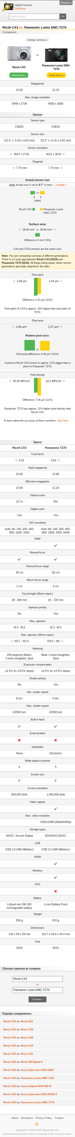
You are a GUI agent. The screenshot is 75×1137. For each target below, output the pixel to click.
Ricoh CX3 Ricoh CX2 (18, 1053)
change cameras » (37, 39)
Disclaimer (27, 1117)
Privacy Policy (44, 1117)
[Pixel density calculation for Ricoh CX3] (10, 381)
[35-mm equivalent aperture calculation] (12, 641)
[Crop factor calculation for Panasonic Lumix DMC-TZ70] (59, 460)
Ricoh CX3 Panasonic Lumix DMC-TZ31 (28, 1078)
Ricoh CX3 (18, 67)
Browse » (66, 2)
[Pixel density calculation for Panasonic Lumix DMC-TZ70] (64, 381)
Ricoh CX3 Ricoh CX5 (18, 1029)
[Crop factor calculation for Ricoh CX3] (16, 460)
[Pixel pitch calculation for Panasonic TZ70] (61, 281)
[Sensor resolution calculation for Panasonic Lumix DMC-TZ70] (63, 154)
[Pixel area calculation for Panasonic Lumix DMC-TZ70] (61, 326)
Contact (59, 1117)
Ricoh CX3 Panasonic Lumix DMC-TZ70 (28, 1102)
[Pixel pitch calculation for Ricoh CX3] (14, 281)
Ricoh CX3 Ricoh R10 (18, 1021)
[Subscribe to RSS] (36, 1124)
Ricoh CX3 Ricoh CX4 (18, 1045)
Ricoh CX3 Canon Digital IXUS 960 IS (27, 1086)
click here (62, 420)
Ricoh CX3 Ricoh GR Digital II (23, 1061)
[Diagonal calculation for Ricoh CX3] (14, 167)
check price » (19, 75)
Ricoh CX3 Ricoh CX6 (18, 1037)
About (15, 1117)
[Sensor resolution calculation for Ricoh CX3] (11, 154)
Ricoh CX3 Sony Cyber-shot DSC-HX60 (28, 1070)
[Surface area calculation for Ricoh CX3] (20, 229)
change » (61, 184)
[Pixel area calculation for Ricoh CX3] (13, 326)
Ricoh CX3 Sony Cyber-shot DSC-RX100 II (30, 1094)
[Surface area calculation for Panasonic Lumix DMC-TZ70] (55, 229)
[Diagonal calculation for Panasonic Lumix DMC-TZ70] (61, 167)
